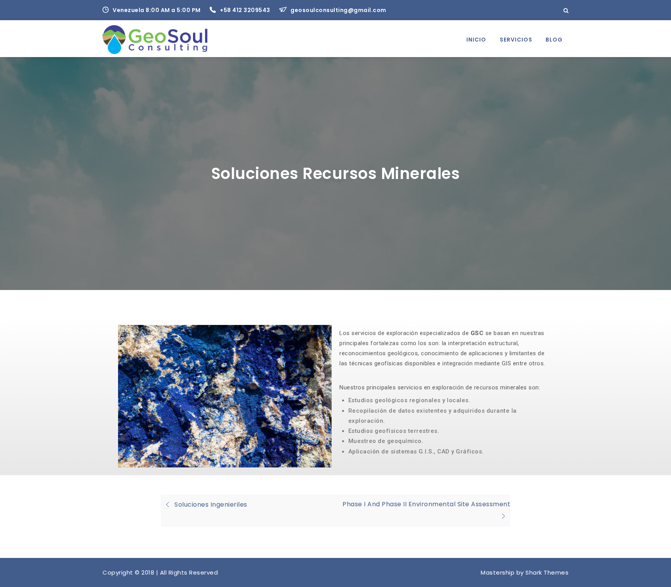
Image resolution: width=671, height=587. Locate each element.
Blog (554, 39)
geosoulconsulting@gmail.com (338, 10)
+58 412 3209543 (245, 10)
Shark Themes (546, 572)
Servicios (516, 39)
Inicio (476, 39)
